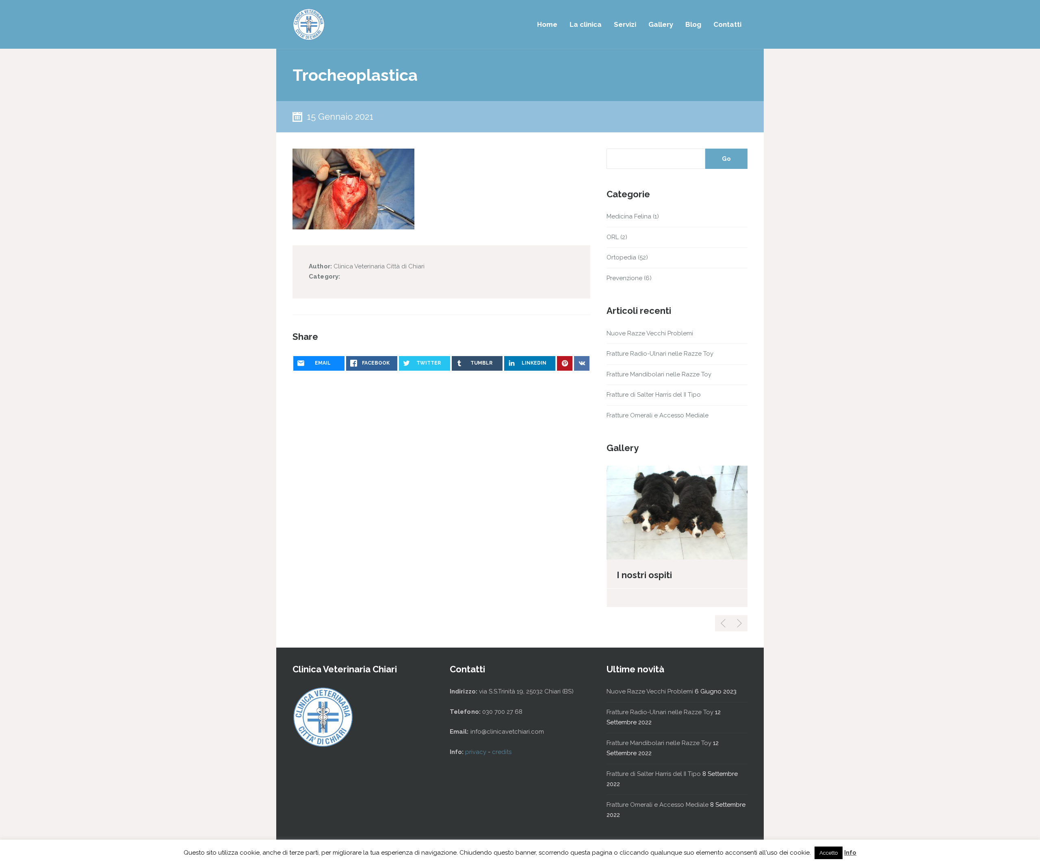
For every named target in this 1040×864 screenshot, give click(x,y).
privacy (476, 752)
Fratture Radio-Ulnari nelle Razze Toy (660, 353)
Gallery (660, 24)
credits (501, 752)
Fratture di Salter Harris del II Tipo (654, 394)
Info (850, 852)
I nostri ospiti (644, 575)
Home (547, 24)
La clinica (586, 24)
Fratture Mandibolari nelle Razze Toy (659, 374)
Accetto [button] (828, 853)
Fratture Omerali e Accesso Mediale (657, 415)
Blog (693, 24)
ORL (613, 237)
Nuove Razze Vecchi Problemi (650, 333)
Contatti (727, 24)
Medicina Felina (629, 216)
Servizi (625, 24)
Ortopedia (621, 257)
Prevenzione (624, 278)
